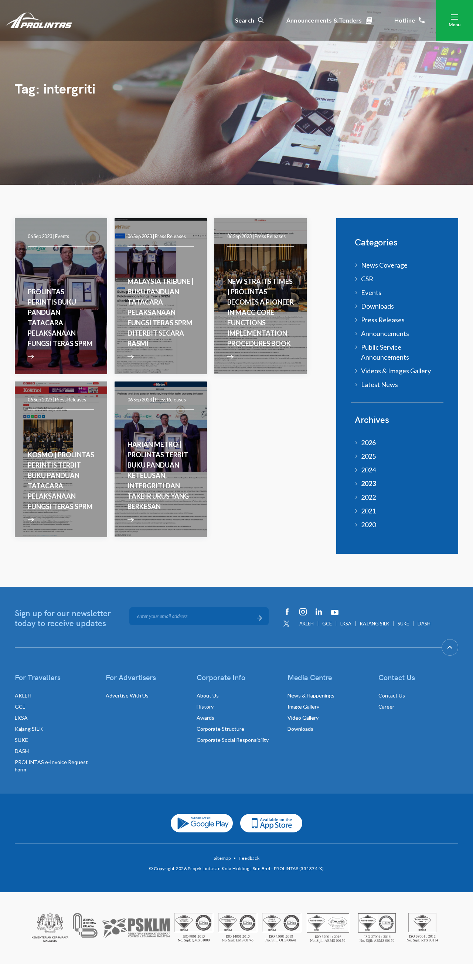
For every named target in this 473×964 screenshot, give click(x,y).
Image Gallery (303, 706)
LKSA (345, 624)
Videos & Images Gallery (396, 371)
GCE (327, 624)
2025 (368, 456)
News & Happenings (310, 695)
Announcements (385, 333)
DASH (424, 624)
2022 (368, 497)
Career (386, 706)
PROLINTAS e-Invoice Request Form (51, 766)
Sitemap (222, 858)
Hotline (404, 20)
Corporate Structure (220, 729)
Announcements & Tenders (324, 20)
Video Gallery (303, 717)
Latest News (379, 384)
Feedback (249, 858)
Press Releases (170, 236)
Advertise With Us (127, 695)
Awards (205, 717)
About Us (208, 695)
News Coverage (384, 265)
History (205, 706)
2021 (368, 511)
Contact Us (391, 695)
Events (62, 236)
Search (244, 20)
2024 (368, 470)
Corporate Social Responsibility (233, 740)
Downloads (377, 306)
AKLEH (306, 624)
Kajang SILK (29, 729)
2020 (368, 524)
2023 (368, 483)
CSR (367, 279)
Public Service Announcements (385, 352)
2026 (368, 442)
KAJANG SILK (374, 624)
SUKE (403, 624)
